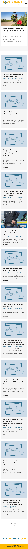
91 (24, 523)
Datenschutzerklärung (14, 547)
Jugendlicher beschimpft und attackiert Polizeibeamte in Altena (12, 233)
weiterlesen (5, 87)
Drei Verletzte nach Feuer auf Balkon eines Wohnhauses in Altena (12, 463)
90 (21, 523)
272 (14, 525)
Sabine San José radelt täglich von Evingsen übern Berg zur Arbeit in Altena (13, 193)
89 (18, 523)
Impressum (14, 546)
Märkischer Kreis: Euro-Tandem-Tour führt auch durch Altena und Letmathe (13, 30)
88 (15, 523)
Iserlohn (7, 506)
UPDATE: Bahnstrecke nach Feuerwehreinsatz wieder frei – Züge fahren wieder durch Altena (14, 502)
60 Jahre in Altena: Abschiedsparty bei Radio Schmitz (11, 114)
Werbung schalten (7, 546)
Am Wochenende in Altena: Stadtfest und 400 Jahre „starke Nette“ (13, 382)
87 (12, 523)
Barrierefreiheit (20, 546)
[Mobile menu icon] (26, 3)
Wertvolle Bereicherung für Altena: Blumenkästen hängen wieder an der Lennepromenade (13, 342)
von (5, 33)
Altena (4, 78)
